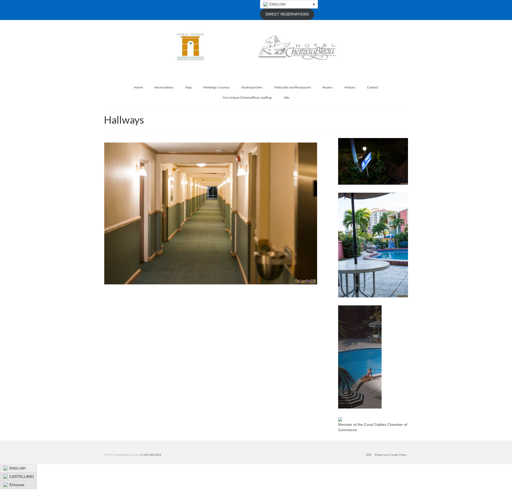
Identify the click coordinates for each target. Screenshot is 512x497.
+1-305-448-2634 (150, 454)
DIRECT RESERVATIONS (287, 14)
